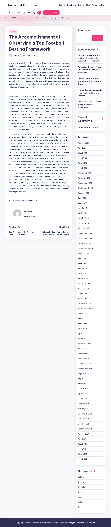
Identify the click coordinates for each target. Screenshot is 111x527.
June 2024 (82, 263)
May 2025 (82, 208)
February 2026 (84, 173)
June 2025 (82, 203)
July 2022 (82, 378)
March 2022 (83, 399)
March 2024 (83, 278)
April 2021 (82, 454)
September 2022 (85, 368)
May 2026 (82, 158)
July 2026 (82, 148)
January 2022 (84, 409)
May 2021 (82, 449)
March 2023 (83, 338)
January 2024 (84, 288)
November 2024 (85, 238)
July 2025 (82, 198)
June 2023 (82, 323)
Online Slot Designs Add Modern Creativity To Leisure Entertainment (89, 58)
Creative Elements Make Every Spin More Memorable (89, 104)
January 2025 (84, 228)
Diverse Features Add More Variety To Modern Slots (89, 81)
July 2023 (82, 318)
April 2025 (82, 213)
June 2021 (82, 444)
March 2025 (83, 218)
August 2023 (83, 313)
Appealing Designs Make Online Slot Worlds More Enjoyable (89, 70)
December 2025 (85, 183)
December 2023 (85, 293)
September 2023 (85, 308)
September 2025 (85, 188)
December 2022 (85, 353)
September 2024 (85, 248)
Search (82, 30)
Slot (79, 507)
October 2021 (84, 424)
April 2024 (82, 273)
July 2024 (82, 258)
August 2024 (83, 253)
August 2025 (83, 193)
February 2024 (84, 283)
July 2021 (82, 439)
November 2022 (85, 358)
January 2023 (84, 348)
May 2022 (82, 389)
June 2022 (82, 384)
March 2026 (83, 168)
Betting (13, 31)
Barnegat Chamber (22, 5)
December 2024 (85, 233)
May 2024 (82, 268)
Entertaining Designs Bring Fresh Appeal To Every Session (90, 93)
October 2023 (84, 303)
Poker (80, 502)
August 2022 (83, 374)
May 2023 (82, 328)
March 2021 (83, 459)
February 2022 (84, 404)
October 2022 (84, 363)
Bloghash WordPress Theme (82, 522)
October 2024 (84, 243)
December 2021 (85, 414)
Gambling (82, 487)
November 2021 (85, 419)
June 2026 (82, 153)
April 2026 (82, 163)
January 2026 (84, 178)
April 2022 (82, 394)
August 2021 (83, 434)
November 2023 (85, 298)
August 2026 (83, 143)
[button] (51, 12)
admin (28, 211)
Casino (81, 482)
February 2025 (84, 223)
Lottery (81, 497)
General (81, 492)
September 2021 (85, 429)
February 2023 (84, 343)
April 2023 (82, 333)
